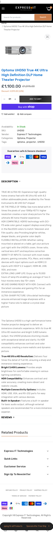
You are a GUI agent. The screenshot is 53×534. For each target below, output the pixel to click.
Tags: (4, 142)
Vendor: (5, 134)
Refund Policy (12, 490)
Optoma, (21, 138)
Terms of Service (19, 496)
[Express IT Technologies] (25, 9)
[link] (5, 530)
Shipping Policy (40, 490)
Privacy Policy (26, 490)
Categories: (7, 138)
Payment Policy (35, 496)
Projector (31, 138)
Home (4, 23)
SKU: (3, 130)
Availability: (7, 127)
